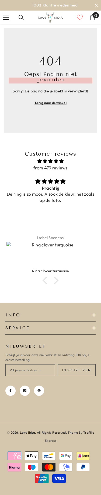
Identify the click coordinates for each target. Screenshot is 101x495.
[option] (50, 5)
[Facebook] (10, 391)
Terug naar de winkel (50, 103)
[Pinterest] (39, 391)
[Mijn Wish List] (80, 17)
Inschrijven (76, 370)
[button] (46, 280)
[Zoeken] (21, 17)
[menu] (6, 17)
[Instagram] (25, 391)
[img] (50, 161)
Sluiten (96, 5)
